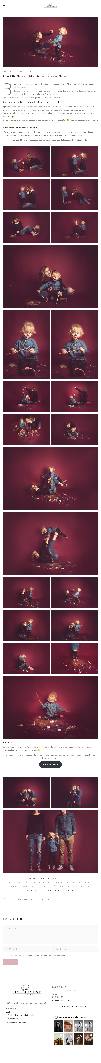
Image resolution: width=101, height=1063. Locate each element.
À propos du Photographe (24, 1015)
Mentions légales (12, 1018)
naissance (47, 890)
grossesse (35, 890)
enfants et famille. (64, 890)
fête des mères (10, 899)
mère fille (22, 899)
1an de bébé (9, 72)
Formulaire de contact (60, 1000)
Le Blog (9, 1012)
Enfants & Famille (26, 72)
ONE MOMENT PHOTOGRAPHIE (36, 878)
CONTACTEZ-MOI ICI (50, 764)
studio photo (43, 899)
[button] (58, 1026)
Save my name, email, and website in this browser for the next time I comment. (35, 955)
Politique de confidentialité (16, 1022)
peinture (32, 899)
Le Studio (9, 1015)
